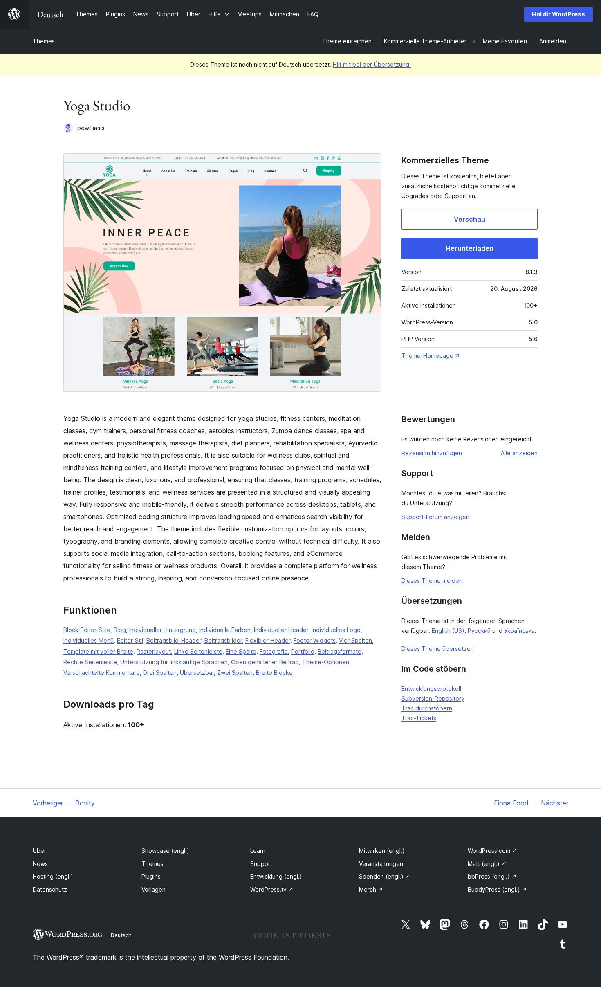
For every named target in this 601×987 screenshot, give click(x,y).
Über (39, 850)
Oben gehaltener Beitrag (265, 662)
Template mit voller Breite (98, 651)
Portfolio (302, 651)
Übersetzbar (197, 672)
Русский (479, 630)
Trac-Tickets (418, 718)
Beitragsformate (339, 651)
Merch (371, 889)
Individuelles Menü (88, 640)
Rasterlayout (154, 651)
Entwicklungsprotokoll (431, 688)
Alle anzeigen (519, 453)
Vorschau (469, 219)
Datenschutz (50, 889)
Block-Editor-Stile (86, 629)
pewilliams (91, 127)
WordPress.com (492, 850)
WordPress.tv (272, 889)
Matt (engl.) (487, 863)
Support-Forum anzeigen (435, 516)
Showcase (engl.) (165, 850)
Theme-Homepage (427, 355)
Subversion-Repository (432, 698)
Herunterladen (469, 248)
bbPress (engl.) (492, 876)
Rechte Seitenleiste (90, 662)
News (40, 863)
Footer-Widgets (315, 640)
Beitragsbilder (223, 640)
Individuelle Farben (225, 629)
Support (261, 863)
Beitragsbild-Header (173, 640)
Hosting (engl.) (53, 876)
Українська (519, 630)
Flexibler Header (267, 640)
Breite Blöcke (274, 672)
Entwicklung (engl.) (276, 876)
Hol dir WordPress (558, 14)
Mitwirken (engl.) (382, 850)
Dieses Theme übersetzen (437, 648)
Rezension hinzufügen (431, 453)
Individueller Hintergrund (162, 629)
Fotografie (274, 651)
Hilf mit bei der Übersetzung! (372, 64)
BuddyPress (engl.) (497, 889)
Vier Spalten (355, 640)
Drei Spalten (160, 672)
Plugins (151, 876)
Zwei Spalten (235, 672)
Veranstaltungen (381, 863)
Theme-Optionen (325, 662)
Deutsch (121, 935)
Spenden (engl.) (384, 876)
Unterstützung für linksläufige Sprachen (174, 662)
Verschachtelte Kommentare (101, 672)
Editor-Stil (130, 640)
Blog (120, 629)
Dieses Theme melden (431, 580)
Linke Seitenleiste (198, 651)
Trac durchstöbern (426, 708)
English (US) (448, 630)
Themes (44, 41)
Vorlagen (153, 889)
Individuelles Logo (336, 629)
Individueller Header (281, 629)
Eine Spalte (241, 651)
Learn (257, 850)
